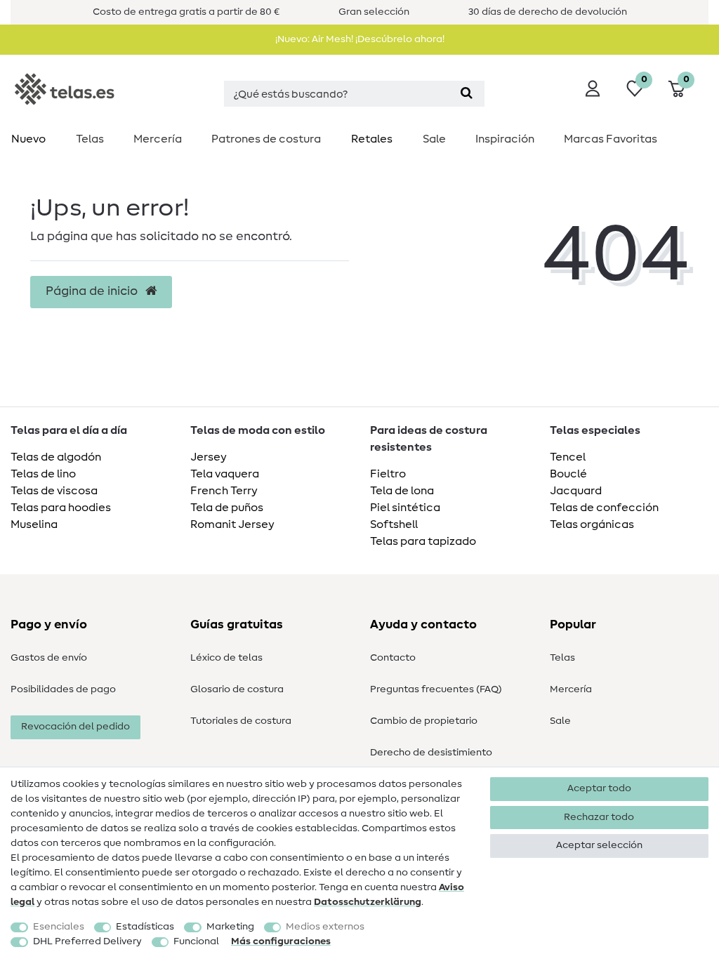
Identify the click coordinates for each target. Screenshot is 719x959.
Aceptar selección (599, 845)
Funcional (196, 941)
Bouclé (568, 473)
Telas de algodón (56, 457)
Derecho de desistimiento (431, 753)
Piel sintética (405, 507)
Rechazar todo (599, 817)
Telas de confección (604, 507)
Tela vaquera (224, 473)
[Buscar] (466, 94)
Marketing (230, 927)
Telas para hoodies (61, 507)
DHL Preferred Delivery (87, 941)
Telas (90, 139)
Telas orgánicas (592, 524)
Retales (372, 139)
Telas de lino (43, 473)
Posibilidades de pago (63, 689)
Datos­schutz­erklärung (367, 902)
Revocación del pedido (75, 727)
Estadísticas (145, 927)
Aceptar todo (599, 788)
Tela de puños (226, 507)
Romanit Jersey (232, 524)
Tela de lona (402, 490)
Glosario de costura (237, 689)
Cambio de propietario (423, 721)
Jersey (208, 457)
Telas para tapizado (423, 541)
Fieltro (388, 473)
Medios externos (325, 927)
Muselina (34, 524)
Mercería (157, 139)
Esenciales (58, 927)
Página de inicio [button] (93, 291)
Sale (434, 139)
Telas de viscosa (54, 490)
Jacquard (576, 490)
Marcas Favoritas (610, 139)
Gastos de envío (49, 658)
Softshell (394, 524)
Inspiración (504, 139)
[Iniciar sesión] (593, 88)
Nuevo (28, 139)
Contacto (393, 658)
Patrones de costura (266, 139)
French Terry (224, 490)
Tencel (568, 457)
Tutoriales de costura (240, 721)
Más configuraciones (281, 941)
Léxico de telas (226, 658)
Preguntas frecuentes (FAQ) (436, 689)
